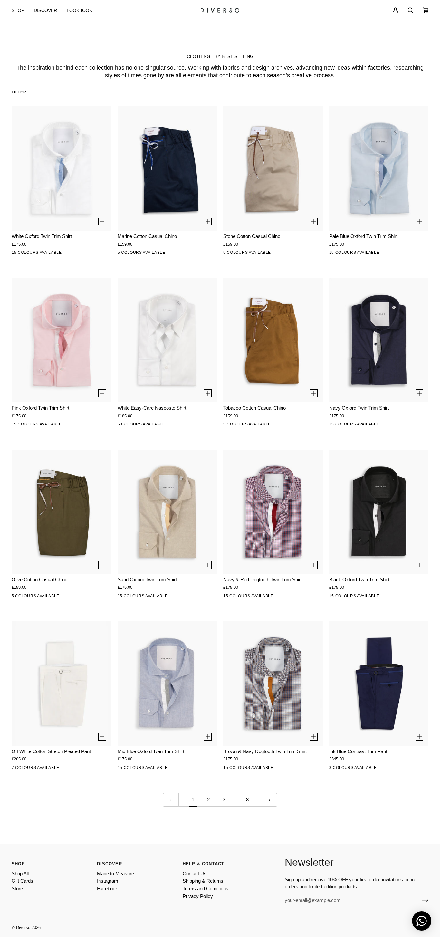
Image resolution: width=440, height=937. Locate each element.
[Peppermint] (32, 254)
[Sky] (138, 425)
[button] (20, 10)
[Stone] (124, 254)
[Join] (419, 900)
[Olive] (151, 254)
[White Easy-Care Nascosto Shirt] (167, 340)
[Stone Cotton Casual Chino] (273, 168)
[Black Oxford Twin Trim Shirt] (379, 512)
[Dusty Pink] (349, 769)
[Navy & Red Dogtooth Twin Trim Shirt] (273, 512)
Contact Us (194, 873)
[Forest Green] (99, 254)
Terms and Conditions (205, 888)
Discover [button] (109, 863)
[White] (18, 254)
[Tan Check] (99, 769)
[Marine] (165, 254)
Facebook (107, 888)
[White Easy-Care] (124, 425)
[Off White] (18, 769)
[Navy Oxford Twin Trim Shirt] (379, 340)
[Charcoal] (32, 769)
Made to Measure (115, 873)
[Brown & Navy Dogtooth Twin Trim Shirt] (273, 683)
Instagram (107, 881)
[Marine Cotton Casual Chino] (167, 168)
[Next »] (269, 800)
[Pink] (59, 254)
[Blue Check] (72, 769)
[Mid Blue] (86, 254)
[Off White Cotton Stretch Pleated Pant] (61, 683)
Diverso (23, 927)
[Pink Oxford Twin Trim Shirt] (61, 340)
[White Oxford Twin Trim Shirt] (61, 168)
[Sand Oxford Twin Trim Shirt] (167, 512)
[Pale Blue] (72, 254)
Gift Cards (22, 881)
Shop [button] (18, 863)
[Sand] (45, 254)
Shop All (20, 873)
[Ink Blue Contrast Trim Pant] (379, 683)
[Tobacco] (138, 254)
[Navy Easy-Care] (178, 425)
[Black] (178, 254)
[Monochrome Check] (86, 769)
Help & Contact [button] (203, 863)
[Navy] (45, 769)
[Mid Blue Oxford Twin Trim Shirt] (167, 683)
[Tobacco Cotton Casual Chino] (273, 340)
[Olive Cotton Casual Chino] (61, 512)
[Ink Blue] (363, 769)
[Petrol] (336, 769)
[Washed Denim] (165, 425)
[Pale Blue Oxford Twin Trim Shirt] (379, 168)
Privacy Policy (198, 896)
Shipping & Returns (203, 881)
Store (17, 888)
